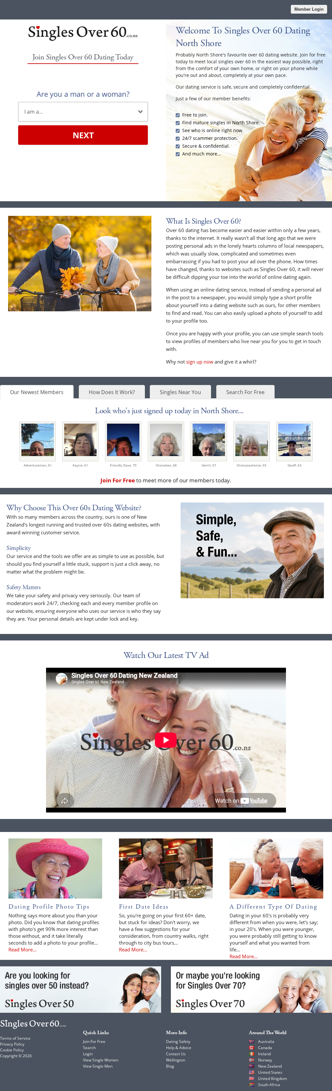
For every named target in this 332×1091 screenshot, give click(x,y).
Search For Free (245, 392)
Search (89, 1047)
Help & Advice (178, 1047)
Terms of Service (15, 1038)
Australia (266, 1041)
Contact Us (176, 1054)
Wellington (175, 1060)
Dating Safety (178, 1041)
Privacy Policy (12, 1044)
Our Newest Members (37, 392)
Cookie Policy (12, 1050)
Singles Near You (180, 392)
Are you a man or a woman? (83, 94)
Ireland (264, 1054)
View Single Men (98, 1066)
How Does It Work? (112, 392)
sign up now (199, 361)
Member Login (309, 9)
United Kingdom (272, 1078)
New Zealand (270, 1066)
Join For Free (94, 1041)
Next (83, 135)
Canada (265, 1047)
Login (88, 1054)
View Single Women (100, 1060)
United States (270, 1072)
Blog (170, 1066)
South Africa (269, 1084)
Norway (265, 1060)
